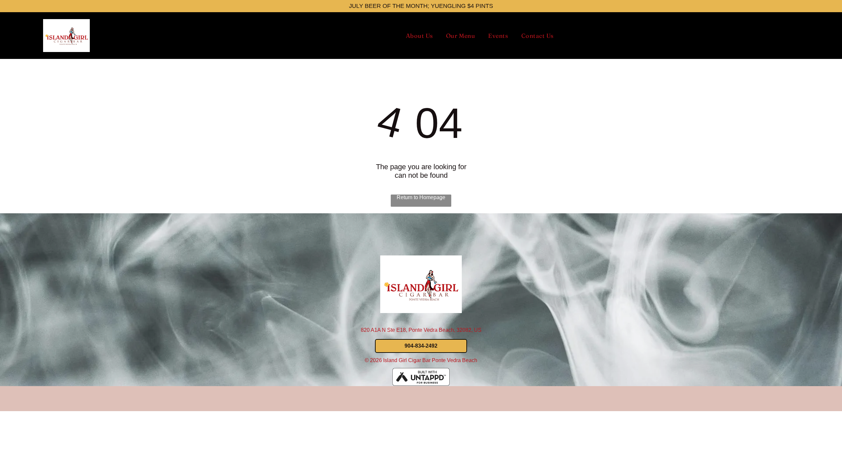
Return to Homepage (421, 197)
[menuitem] (419, 36)
